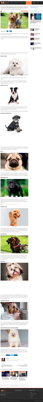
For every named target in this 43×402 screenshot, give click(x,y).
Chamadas (3, 371)
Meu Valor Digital (40, 400)
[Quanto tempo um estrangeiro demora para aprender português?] (32, 39)
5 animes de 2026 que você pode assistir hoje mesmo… (38, 43)
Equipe (13, 0)
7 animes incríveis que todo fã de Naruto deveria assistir (22, 365)
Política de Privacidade (17, 0)
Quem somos (10, 0)
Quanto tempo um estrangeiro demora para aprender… (37, 39)
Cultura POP (12, 371)
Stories (23, 0)
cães (3, 80)
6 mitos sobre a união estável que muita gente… (37, 34)
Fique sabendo (21, 371)
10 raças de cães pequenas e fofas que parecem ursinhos (11, 204)
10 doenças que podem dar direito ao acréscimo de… (38, 48)
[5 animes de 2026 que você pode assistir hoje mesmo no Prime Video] (6, 374)
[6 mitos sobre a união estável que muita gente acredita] (32, 34)
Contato (21, 0)
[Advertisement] (14, 46)
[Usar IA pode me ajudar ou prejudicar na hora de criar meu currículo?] (35, 16)
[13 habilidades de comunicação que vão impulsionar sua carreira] (32, 29)
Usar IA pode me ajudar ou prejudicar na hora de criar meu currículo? (35, 21)
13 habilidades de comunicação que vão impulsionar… (38, 29)
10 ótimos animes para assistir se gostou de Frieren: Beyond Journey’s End (7, 366)
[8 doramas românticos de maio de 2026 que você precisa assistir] (14, 374)
